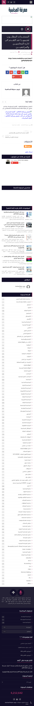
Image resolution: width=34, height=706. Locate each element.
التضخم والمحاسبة (26, 339)
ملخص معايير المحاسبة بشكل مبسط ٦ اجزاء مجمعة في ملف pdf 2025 (14, 236)
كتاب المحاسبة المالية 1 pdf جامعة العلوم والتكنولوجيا (13, 268)
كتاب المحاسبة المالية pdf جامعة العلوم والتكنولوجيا (14, 247)
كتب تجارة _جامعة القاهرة (24, 647)
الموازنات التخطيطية (25, 437)
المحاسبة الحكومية (26, 394)
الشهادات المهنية (26, 354)
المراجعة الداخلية (26, 423)
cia (30, 566)
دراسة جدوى (27, 463)
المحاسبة (28, 379)
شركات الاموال (27, 466)
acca (29, 561)
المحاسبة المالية (26, 402)
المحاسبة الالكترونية (25, 391)
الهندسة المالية (27, 443)
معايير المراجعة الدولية (25, 540)
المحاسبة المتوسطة (25, 411)
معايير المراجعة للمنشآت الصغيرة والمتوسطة (19, 546)
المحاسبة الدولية (26, 397)
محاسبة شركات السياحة (24, 512)
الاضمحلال (28, 316)
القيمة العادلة (27, 371)
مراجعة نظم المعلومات (25, 520)
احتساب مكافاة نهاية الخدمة (23, 302)
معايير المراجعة (27, 538)
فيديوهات (28, 469)
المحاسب (28, 374)
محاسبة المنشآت (26, 506)
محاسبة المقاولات (26, 503)
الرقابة (29, 348)
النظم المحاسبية (26, 440)
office (29, 584)
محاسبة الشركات (26, 500)
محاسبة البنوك (27, 492)
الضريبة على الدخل (26, 359)
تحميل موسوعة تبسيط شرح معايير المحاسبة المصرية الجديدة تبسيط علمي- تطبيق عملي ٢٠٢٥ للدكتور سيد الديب (14, 224)
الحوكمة (29, 345)
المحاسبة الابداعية (26, 382)
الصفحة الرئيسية (26, 54)
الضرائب (29, 356)
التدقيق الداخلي (27, 333)
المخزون (29, 414)
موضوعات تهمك (26, 549)
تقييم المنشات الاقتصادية (24, 457)
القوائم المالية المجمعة (25, 368)
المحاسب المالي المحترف (24, 377)
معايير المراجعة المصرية (25, 543)
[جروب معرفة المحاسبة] (17, 10)
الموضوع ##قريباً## (26, 651)
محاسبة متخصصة (26, 517)
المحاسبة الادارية (26, 385)
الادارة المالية (27, 310)
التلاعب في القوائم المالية (24, 342)
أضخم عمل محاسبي (26, 643)
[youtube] (17, 699)
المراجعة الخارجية (26, 420)
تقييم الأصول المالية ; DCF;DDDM (22, 454)
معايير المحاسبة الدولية (25, 529)
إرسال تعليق (28, 152)
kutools (29, 581)
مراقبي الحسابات (27, 523)
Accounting (27, 563)
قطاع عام (28, 477)
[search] (4, 2)
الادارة (29, 308)
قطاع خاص (28, 474)
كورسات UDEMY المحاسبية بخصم (22, 483)
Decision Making (26, 572)
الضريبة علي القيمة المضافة (24, 362)
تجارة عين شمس (26, 446)
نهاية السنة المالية (26, 555)
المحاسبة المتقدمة (26, 408)
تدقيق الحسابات (27, 451)
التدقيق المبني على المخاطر (24, 336)
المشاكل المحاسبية (26, 428)
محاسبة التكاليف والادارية (24, 497)
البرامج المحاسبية (26, 322)
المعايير (29, 434)
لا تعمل (29, 486)
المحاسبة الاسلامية (26, 388)
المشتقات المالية (26, 431)
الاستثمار (28, 313)
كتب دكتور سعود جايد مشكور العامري (21, 480)
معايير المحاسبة (27, 526)
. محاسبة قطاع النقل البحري (23, 299)
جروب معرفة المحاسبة (26, 125)
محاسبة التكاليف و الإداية (24, 494)
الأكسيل (29, 319)
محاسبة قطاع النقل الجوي (24, 515)
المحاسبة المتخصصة (25, 405)
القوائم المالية (27, 365)
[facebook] (20, 699)
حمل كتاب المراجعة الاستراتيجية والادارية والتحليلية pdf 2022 (14, 213)
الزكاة (29, 351)
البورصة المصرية (26, 325)
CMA (29, 569)
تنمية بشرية (28, 460)
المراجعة (28, 417)
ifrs (30, 578)
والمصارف (28, 558)
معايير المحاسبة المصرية (24, 532)
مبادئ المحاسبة (27, 489)
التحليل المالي (27, 331)
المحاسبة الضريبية (26, 400)
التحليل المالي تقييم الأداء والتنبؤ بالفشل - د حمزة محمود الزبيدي (13, 257)
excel (29, 575)
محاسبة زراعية (27, 509)
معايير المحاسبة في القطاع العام (22, 535)
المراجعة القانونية (26, 425)
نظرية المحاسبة (27, 552)
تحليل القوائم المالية (25, 448)
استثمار (29, 305)
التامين (29, 328)
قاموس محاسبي (27, 471)
